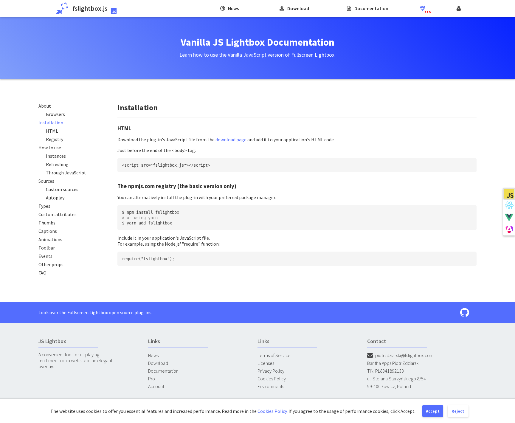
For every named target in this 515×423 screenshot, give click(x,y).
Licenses (266, 363)
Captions (47, 231)
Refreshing (57, 164)
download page (230, 139)
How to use (49, 148)
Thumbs (46, 223)
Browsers (55, 114)
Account (156, 386)
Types (44, 206)
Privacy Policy (271, 371)
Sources (46, 181)
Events (45, 256)
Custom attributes (57, 214)
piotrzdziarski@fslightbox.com (404, 355)
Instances (56, 156)
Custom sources (62, 189)
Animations (50, 239)
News (153, 355)
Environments (271, 386)
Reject (458, 411)
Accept (433, 411)
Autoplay (55, 198)
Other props (50, 264)
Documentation (163, 371)
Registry (54, 139)
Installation (50, 122)
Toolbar (46, 248)
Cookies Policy (272, 379)
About (44, 106)
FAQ (42, 273)
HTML (52, 131)
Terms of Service (274, 355)
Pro (151, 379)
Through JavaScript (66, 173)
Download (158, 363)
